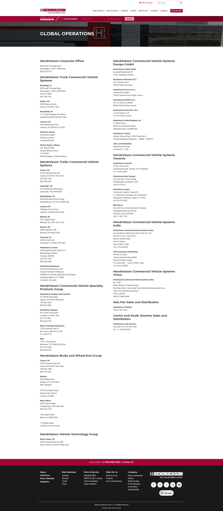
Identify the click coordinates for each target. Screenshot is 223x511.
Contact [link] (133, 11)
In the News (132, 487)
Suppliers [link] (164, 11)
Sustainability (133, 489)
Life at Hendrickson (114, 481)
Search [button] (129, 19)
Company (132, 472)
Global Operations (135, 475)
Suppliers (44, 482)
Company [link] (154, 11)
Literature (45, 475)
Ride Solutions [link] (98, 11)
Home (43, 472)
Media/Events (133, 481)
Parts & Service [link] (112, 11)
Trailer (64, 481)
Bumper (65, 478)
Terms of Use (116, 508)
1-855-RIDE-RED (112, 462)
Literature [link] (124, 11)
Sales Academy (90, 484)
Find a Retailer (176, 11)
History (131, 478)
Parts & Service (91, 472)
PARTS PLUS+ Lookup (93, 478)
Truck (64, 484)
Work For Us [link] (143, 11)
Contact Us (128, 462)
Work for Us (112, 472)
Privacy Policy (106, 508)
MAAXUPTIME (90, 475)
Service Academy (91, 481)
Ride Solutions (69, 472)
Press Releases (134, 484)
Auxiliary (65, 475)
